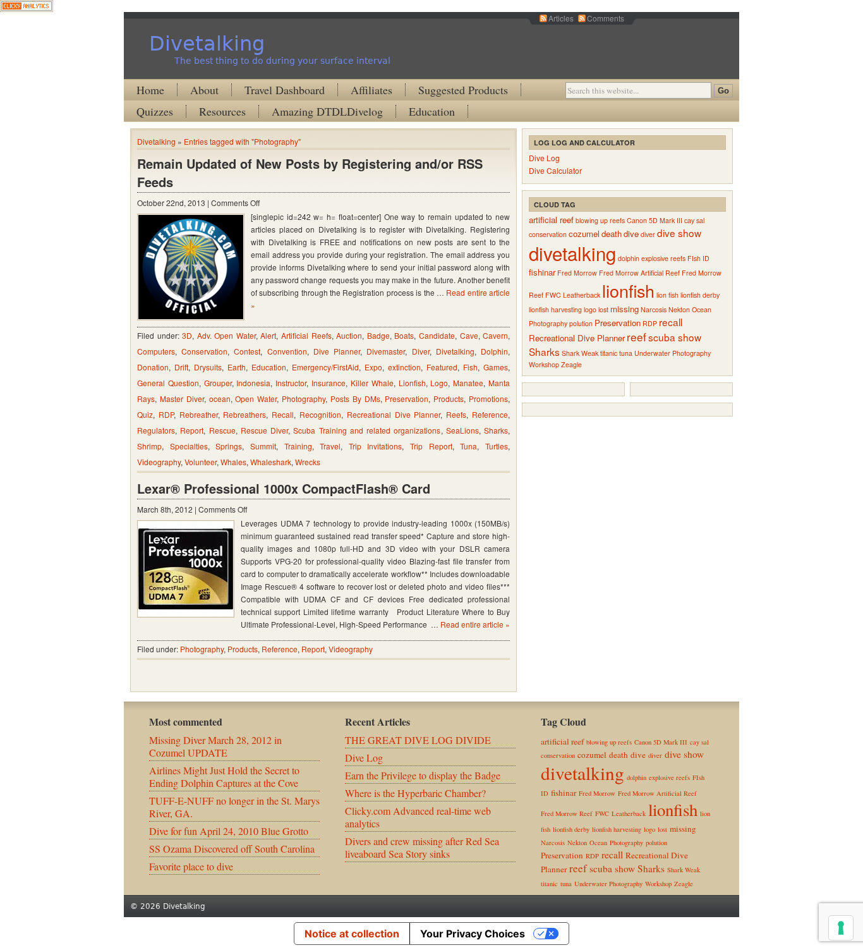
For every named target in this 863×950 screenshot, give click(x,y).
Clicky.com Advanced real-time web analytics (418, 817)
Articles (561, 18)
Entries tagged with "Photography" (242, 141)
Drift (181, 367)
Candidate (437, 335)
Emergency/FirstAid (325, 367)
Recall (283, 414)
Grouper (218, 382)
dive (631, 234)
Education (432, 111)
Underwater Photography (672, 353)
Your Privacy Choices (472, 933)
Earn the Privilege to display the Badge (422, 775)
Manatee (468, 382)
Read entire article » (475, 624)
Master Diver (182, 398)
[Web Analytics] (26, 8)
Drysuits (208, 367)
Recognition (320, 414)
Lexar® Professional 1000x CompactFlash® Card (283, 488)
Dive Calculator (555, 170)
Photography (303, 398)
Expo (373, 367)
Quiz (145, 414)
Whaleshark (270, 461)
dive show (679, 233)
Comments (605, 18)
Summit (263, 446)
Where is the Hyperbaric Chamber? (415, 793)
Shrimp (149, 446)
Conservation (204, 351)
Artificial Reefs (306, 335)
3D (187, 335)
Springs (228, 446)
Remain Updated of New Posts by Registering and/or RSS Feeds (310, 172)
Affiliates (371, 89)
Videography (159, 461)
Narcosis (654, 309)
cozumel (584, 234)
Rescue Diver (264, 430)
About (204, 89)
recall (670, 322)
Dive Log (544, 157)
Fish (470, 367)
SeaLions (462, 430)
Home (150, 89)
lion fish (667, 295)
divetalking (572, 253)
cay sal (694, 220)
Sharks (496, 430)
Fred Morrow (577, 272)
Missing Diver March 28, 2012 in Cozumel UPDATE (215, 746)
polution (581, 323)
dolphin (628, 258)
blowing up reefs (600, 220)
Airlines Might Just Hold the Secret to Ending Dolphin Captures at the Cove (224, 776)
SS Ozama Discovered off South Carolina (232, 848)
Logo (439, 382)
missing (624, 309)
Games (495, 367)
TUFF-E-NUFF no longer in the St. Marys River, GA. (234, 807)
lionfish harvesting (555, 309)
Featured (441, 367)
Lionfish (412, 382)
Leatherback (581, 295)
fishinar (542, 272)
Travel (330, 446)
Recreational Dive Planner (394, 414)
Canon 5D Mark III (654, 220)
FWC (553, 295)
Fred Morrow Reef (567, 813)
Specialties (189, 446)
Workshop (544, 364)
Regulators (156, 430)
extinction (404, 367)
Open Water (256, 398)
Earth (236, 367)
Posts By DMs (355, 398)
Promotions (488, 398)
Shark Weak (580, 353)
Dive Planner (336, 351)
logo (590, 309)
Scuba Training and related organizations (366, 430)
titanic (608, 353)
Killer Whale (372, 382)
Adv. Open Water (226, 335)
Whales (233, 461)
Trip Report (431, 446)
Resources (222, 111)
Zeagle (571, 364)
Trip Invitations (375, 446)
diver (648, 234)
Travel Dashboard (284, 89)
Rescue (222, 430)
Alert (268, 335)
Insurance (328, 382)
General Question (168, 382)
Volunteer (200, 461)
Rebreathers (244, 414)
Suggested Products (463, 89)
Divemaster (385, 351)
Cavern (495, 335)
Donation (153, 367)
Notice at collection (352, 933)
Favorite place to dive (191, 866)
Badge (378, 335)
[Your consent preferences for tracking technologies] (841, 928)
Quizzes (154, 111)
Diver (421, 351)
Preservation (406, 398)
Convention (287, 351)
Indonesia (253, 382)
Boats (404, 335)
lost (603, 309)
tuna (625, 353)
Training (298, 446)
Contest (247, 351)
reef (636, 336)
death (611, 234)
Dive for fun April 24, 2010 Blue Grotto (228, 830)
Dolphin (494, 351)
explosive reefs (663, 258)
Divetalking (207, 44)
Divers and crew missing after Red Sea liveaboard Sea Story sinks (422, 847)
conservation (548, 234)
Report (191, 430)
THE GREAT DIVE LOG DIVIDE (418, 739)
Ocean (701, 309)
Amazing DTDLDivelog (327, 111)
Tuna (468, 446)
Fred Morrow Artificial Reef (639, 272)
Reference (490, 414)
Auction (349, 335)
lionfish (628, 290)
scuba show (674, 337)
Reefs (456, 414)
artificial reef (551, 220)
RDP (166, 414)
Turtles (496, 446)
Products (448, 398)
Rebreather (198, 414)
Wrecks (307, 461)
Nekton (679, 309)
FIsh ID (698, 258)
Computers (156, 351)
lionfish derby (700, 295)
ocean (220, 398)
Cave (469, 335)
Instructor (290, 382)
